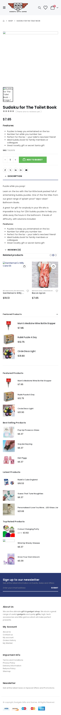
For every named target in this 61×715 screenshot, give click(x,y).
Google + (21, 170)
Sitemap (7, 671)
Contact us (8, 634)
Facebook (5, 170)
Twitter (10, 170)
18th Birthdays (8, 291)
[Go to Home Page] (3, 20)
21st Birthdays (19, 291)
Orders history (9, 640)
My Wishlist (7, 643)
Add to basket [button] (24, 266)
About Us (7, 632)
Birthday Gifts (37, 291)
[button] (5, 7)
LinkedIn (15, 170)
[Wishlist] (45, 8)
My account (8, 637)
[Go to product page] (16, 275)
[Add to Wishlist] (27, 291)
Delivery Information (12, 665)
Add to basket (35, 159)
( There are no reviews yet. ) (28, 111)
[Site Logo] (18, 7)
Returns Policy (9, 668)
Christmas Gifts (48, 291)
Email (26, 170)
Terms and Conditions (13, 660)
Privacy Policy (9, 663)
